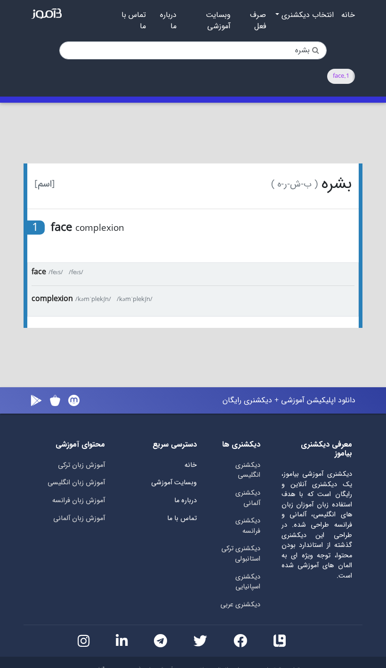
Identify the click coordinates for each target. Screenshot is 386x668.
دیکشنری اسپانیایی (247, 582)
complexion (52, 299)
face (39, 272)
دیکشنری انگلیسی (247, 470)
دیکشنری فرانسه (247, 526)
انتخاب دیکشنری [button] (306, 15)
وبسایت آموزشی (218, 20)
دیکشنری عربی (240, 604)
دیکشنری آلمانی (247, 498)
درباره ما (168, 20)
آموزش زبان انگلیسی (76, 482)
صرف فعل (258, 20)
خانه (348, 15)
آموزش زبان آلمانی (79, 518)
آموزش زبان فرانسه (78, 500)
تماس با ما (133, 20)
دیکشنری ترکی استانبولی (240, 553)
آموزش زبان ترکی (81, 465)
